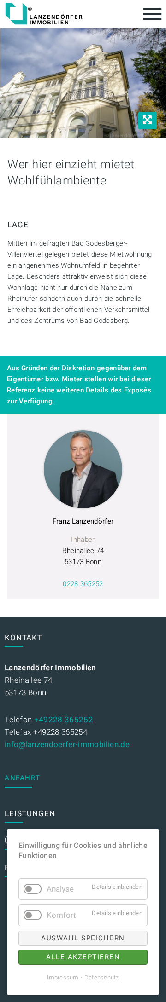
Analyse (60, 889)
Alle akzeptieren (83, 957)
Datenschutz (101, 977)
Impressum (62, 977)
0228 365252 (83, 584)
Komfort (61, 915)
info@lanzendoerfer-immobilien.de (67, 744)
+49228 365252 (63, 720)
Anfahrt (23, 778)
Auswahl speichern (83, 938)
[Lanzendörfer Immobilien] (44, 13)
